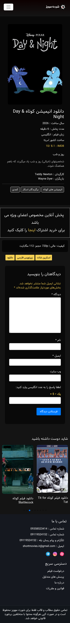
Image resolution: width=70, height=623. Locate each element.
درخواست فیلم (55, 571)
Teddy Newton (43, 174)
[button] (46, 510)
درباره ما (59, 582)
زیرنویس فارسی (25, 258)
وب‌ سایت (55, 372)
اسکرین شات (43, 258)
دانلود (10, 258)
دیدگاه (56, 294)
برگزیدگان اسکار (31, 190)
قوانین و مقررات (55, 588)
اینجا (31, 230)
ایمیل (56, 356)
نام (58, 340)
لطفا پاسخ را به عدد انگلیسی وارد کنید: (38, 387)
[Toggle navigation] (8, 7)
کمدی (15, 190)
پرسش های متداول (53, 577)
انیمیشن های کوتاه (52, 190)
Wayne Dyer (45, 178)
